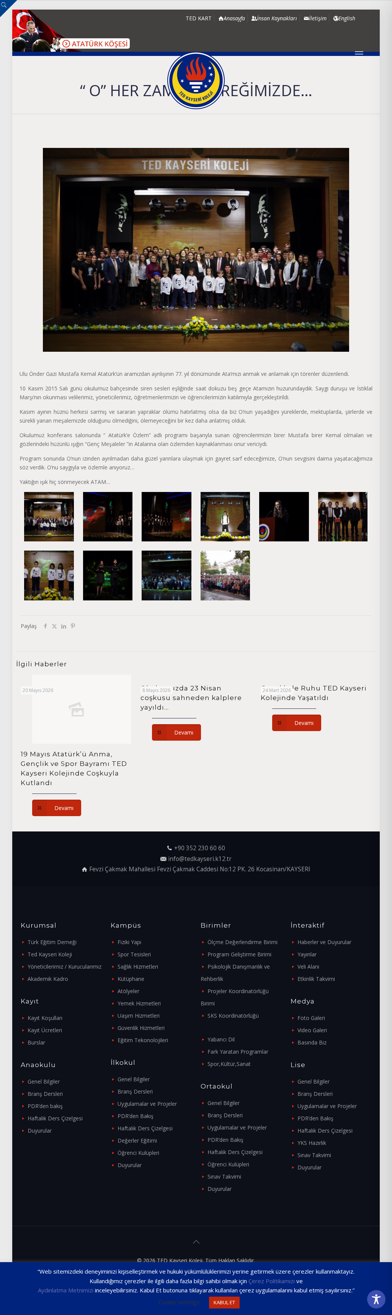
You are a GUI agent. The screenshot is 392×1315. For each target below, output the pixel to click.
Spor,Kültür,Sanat (229, 1063)
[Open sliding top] (8, 8)
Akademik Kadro (48, 978)
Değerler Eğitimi (137, 1140)
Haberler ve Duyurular (324, 942)
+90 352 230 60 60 (199, 848)
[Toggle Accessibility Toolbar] (376, 1299)
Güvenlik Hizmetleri (141, 1027)
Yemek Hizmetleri (139, 1003)
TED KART (199, 18)
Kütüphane (131, 978)
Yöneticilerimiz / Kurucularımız (64, 966)
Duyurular (40, 1130)
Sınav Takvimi (224, 1176)
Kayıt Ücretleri (45, 1030)
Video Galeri (312, 1030)
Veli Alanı (308, 966)
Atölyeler (128, 991)
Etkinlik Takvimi (316, 978)
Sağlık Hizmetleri (138, 966)
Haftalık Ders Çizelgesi (55, 1118)
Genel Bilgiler (44, 1081)
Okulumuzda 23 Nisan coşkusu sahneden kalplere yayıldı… (191, 697)
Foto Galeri (311, 1018)
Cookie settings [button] (178, 1302)
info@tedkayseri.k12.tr (200, 859)
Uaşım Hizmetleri (139, 1015)
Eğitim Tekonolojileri (143, 1040)
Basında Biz (312, 1042)
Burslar (36, 1042)
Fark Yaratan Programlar (237, 1051)
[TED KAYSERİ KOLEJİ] (196, 80)
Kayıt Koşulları (45, 1018)
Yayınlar (307, 954)
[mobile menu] (359, 53)
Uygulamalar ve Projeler (147, 1103)
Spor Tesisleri (134, 954)
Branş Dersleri (45, 1093)
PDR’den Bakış (136, 1116)
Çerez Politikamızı (271, 1281)
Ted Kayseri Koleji (50, 954)
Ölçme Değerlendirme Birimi (242, 942)
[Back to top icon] (196, 1242)
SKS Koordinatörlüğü (233, 1015)
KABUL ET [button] (224, 1302)
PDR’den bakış (45, 1106)
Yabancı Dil (221, 1039)
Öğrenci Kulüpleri (138, 1152)
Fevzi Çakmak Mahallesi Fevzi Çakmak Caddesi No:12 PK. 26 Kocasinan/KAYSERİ (199, 869)
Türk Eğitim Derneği (52, 942)
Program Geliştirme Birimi (239, 954)
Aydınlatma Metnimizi (65, 1290)
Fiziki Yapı (129, 942)
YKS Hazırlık (311, 1142)
